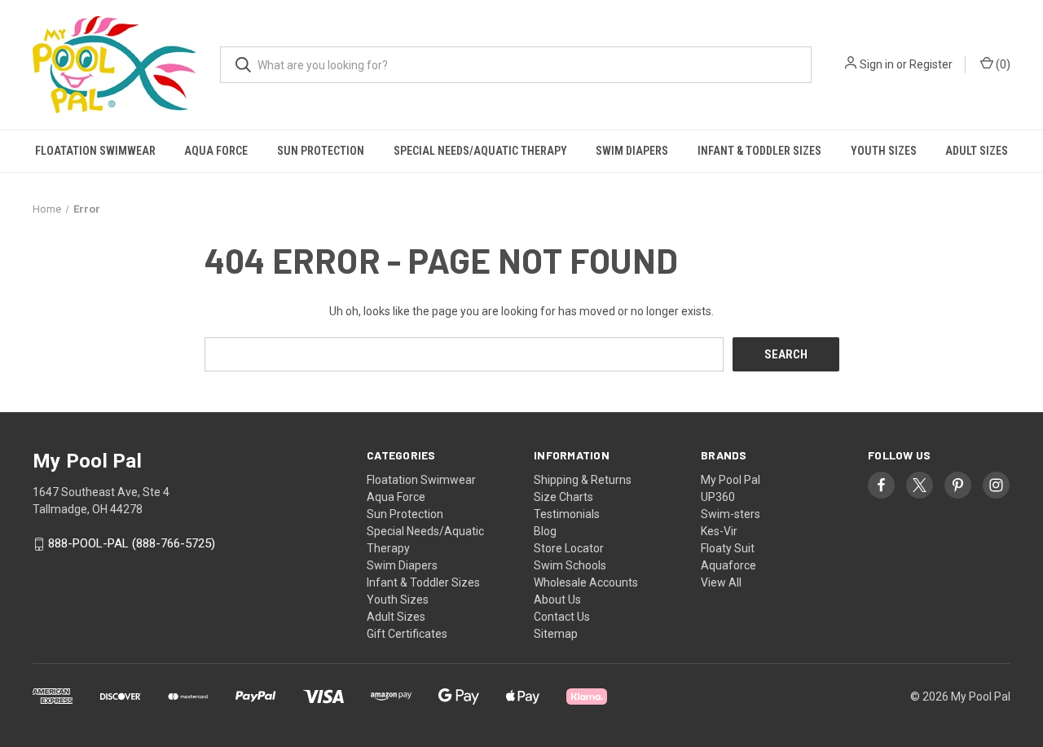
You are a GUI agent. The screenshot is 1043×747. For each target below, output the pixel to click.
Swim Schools (570, 565)
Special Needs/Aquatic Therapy (480, 150)
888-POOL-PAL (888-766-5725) (131, 544)
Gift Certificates (407, 633)
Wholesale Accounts (586, 582)
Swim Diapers (632, 150)
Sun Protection (320, 150)
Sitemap (556, 633)
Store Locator (569, 548)
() (1001, 64)
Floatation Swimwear (95, 150)
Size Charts (563, 496)
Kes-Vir (719, 531)
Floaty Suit (728, 548)
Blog (545, 531)
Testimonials (567, 514)
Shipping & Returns (583, 479)
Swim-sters (730, 514)
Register (931, 64)
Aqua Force (216, 150)
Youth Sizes (884, 150)
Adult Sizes (976, 150)
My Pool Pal (730, 479)
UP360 (718, 496)
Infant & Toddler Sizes (759, 150)
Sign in (877, 64)
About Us (557, 599)
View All (721, 582)
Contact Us (562, 616)
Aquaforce (728, 565)
